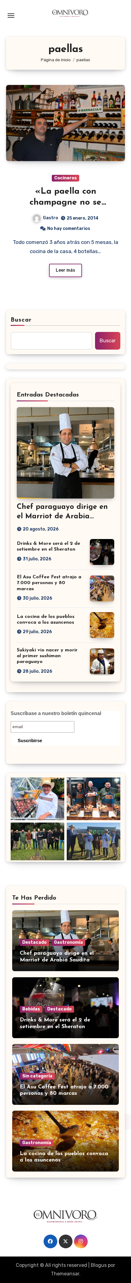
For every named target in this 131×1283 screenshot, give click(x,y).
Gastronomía (68, 942)
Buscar (21, 320)
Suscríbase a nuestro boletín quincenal (56, 713)
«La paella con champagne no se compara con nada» (65, 202)
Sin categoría (37, 1076)
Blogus (99, 1265)
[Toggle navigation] (11, 15)
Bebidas (31, 1009)
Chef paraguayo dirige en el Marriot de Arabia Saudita (62, 516)
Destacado (34, 942)
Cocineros (65, 178)
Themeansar (65, 1274)
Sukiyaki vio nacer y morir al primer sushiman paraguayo (47, 656)
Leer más (65, 270)
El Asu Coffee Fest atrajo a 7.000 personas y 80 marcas (49, 583)
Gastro (50, 217)
